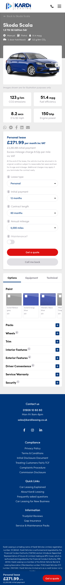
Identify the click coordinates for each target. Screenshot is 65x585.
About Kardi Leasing (32, 491)
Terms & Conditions (32, 453)
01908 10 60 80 (32, 410)
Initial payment (19, 191)
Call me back (32, 262)
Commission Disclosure (32, 472)
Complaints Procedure (32, 467)
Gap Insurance (32, 520)
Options (12, 277)
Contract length (20, 206)
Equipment (31, 277)
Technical (52, 277)
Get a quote (32, 252)
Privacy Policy (33, 448)
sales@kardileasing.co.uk (32, 419)
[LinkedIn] (41, 430)
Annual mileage (20, 221)
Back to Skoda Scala (18, 16)
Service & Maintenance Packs (32, 525)
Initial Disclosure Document (32, 457)
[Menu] (59, 6)
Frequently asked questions (32, 496)
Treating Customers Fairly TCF (32, 462)
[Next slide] (57, 65)
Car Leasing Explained (33, 487)
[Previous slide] (8, 65)
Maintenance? (19, 236)
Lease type (17, 176)
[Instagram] (32, 430)
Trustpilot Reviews (32, 516)
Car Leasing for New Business (33, 501)
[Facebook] (24, 430)
